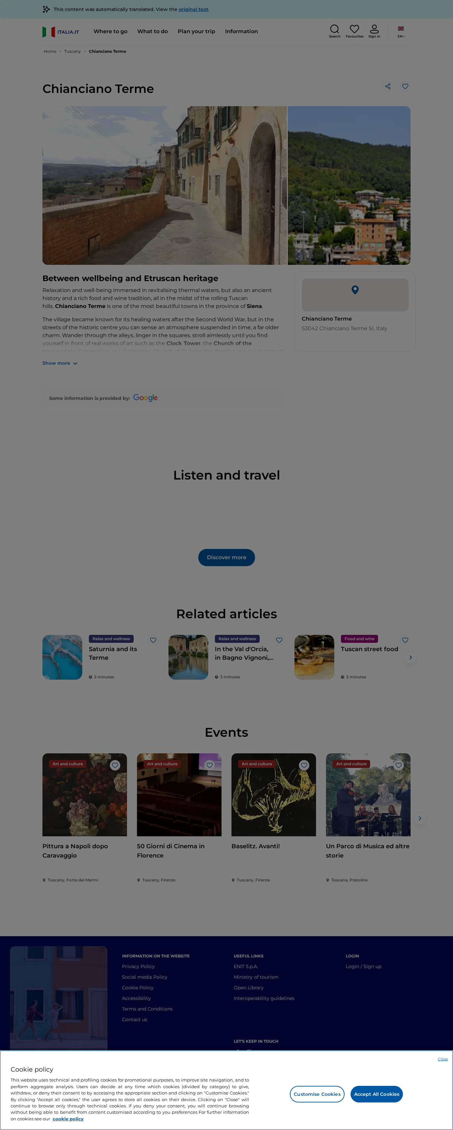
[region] (226, 1090)
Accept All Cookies (377, 1094)
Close (443, 1059)
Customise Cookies (317, 1094)
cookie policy (68, 1118)
